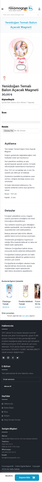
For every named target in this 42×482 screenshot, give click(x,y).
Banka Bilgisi (9, 408)
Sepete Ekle (24, 478)
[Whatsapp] (8, 357)
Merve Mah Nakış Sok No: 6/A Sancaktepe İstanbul (19, 438)
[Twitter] (17, 357)
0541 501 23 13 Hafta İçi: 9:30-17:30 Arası (11, 445)
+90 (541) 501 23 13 (9, 452)
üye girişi (25, 316)
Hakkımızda (8, 404)
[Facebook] (13, 357)
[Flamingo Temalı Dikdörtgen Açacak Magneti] (9, 291)
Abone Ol (7, 386)
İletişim (7, 416)
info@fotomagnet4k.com (11, 457)
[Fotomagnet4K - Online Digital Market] (21, 8)
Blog (6, 412)
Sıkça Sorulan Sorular (12, 420)
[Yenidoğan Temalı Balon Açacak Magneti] (21, 55)
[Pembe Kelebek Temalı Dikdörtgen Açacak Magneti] (25, 291)
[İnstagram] (3, 357)
